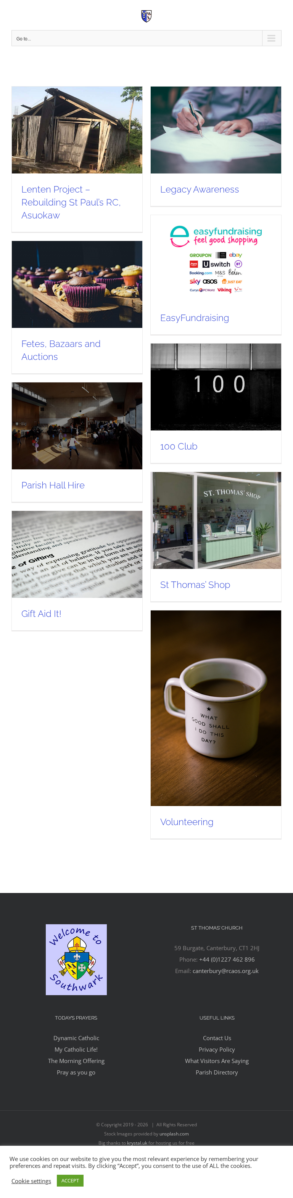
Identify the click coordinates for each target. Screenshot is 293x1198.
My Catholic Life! (76, 1049)
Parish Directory (217, 1072)
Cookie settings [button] (31, 1180)
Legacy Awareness (199, 189)
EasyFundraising (194, 317)
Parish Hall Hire (53, 485)
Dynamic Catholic (76, 1038)
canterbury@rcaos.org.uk (226, 971)
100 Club (179, 446)
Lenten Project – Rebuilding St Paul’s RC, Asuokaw (71, 202)
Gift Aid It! (41, 613)
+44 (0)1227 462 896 (227, 959)
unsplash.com (174, 1134)
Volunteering (187, 821)
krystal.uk (137, 1143)
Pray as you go (76, 1072)
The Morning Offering (76, 1061)
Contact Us (217, 1038)
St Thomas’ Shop (195, 584)
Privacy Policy (217, 1049)
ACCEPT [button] (70, 1180)
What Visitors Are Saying (217, 1061)
